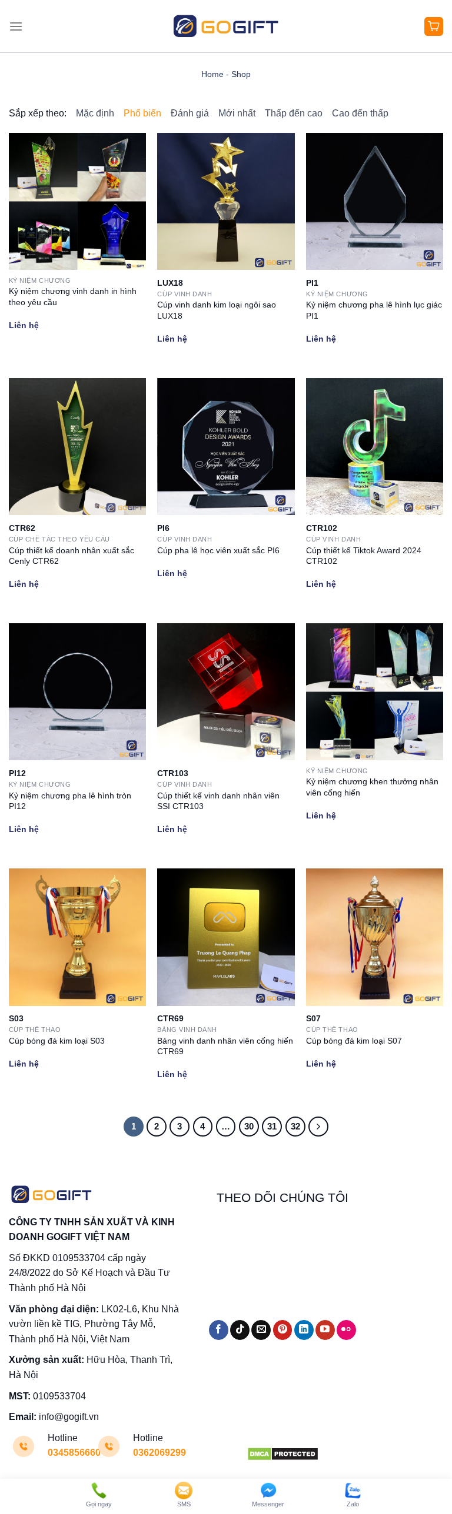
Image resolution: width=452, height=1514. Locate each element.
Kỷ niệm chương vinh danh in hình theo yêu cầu (73, 296)
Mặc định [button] (95, 113)
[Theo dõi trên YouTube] (325, 1330)
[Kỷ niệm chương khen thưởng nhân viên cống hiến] (374, 691)
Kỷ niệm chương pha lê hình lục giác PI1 (374, 310)
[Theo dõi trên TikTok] (240, 1330)
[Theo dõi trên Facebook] (218, 1330)
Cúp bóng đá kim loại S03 (57, 1040)
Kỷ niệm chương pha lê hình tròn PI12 (70, 801)
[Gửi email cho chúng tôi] (261, 1330)
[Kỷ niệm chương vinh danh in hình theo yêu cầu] (77, 201)
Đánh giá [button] (190, 113)
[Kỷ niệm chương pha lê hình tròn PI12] (77, 691)
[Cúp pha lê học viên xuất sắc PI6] (225, 446)
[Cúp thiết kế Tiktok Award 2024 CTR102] (374, 446)
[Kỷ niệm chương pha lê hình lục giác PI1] (374, 201)
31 (272, 1126)
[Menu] (16, 26)
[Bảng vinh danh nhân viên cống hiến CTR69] (225, 936)
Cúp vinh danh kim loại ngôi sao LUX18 (216, 310)
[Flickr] (346, 1330)
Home (212, 74)
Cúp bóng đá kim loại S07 (354, 1040)
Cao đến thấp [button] (360, 113)
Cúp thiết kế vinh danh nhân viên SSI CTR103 (218, 801)
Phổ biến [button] (142, 113)
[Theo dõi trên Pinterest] (283, 1330)
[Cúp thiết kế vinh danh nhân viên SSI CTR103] (225, 691)
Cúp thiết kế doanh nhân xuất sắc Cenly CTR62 (71, 556)
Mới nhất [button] (236, 113)
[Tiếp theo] (318, 1127)
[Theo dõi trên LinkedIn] (304, 1330)
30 (249, 1126)
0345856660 (74, 1453)
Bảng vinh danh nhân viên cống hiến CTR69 (225, 1046)
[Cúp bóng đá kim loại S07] (374, 936)
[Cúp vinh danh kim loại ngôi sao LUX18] (225, 201)
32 (295, 1126)
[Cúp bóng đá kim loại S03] (77, 936)
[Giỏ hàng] (433, 26)
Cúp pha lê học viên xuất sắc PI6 (218, 550)
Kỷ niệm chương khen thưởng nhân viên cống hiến (372, 787)
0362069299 (159, 1453)
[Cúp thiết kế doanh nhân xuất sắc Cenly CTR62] (77, 446)
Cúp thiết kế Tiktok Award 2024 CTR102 (363, 556)
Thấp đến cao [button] (294, 113)
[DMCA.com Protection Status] (282, 1453)
